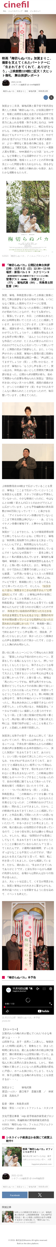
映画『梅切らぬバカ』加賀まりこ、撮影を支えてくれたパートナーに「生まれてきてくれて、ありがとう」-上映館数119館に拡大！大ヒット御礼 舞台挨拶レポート (27, 67)
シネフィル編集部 (19, 85)
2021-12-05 (16, 82)
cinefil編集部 (34, 85)
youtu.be (6, 1021)
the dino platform (31, 1243)
